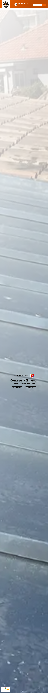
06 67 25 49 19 (26, 3)
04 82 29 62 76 (20, 3)
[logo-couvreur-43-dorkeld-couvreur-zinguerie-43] (6, 4)
